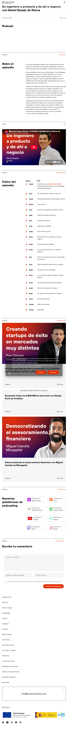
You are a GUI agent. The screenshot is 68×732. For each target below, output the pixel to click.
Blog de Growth (7, 634)
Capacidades (6, 613)
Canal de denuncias (8, 661)
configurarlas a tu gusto (40, 365)
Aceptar (41, 372)
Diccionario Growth (8, 645)
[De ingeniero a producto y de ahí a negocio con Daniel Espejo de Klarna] (8, 3)
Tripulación (5, 624)
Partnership (5, 656)
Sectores (5, 629)
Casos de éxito (6, 597)
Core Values (6, 640)
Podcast (4, 618)
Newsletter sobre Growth (10, 666)
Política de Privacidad (8, 677)
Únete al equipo (7, 608)
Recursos (5, 602)
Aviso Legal (5, 682)
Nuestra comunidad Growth (10, 672)
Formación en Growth (9, 650)
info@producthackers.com (34, 693)
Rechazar (53, 372)
